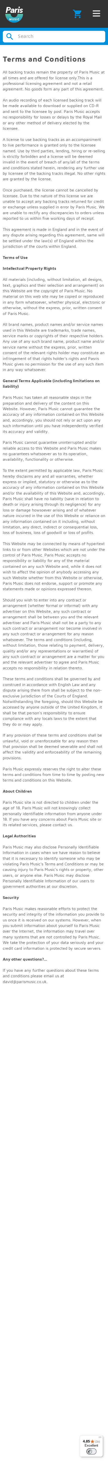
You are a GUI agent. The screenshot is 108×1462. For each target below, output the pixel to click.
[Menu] (100, 1438)
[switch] (91, 1451)
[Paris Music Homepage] (14, 14)
